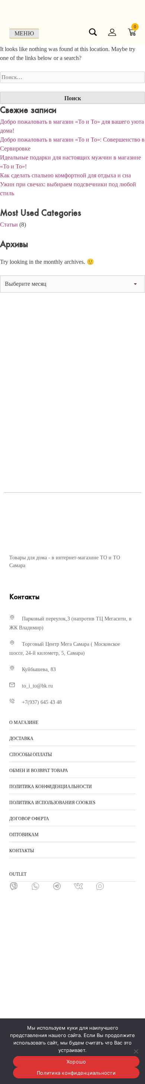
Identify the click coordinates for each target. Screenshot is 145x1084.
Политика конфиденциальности (76, 1073)
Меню (24, 33)
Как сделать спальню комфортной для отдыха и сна (65, 175)
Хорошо (76, 1062)
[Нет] (135, 1051)
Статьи (9, 224)
